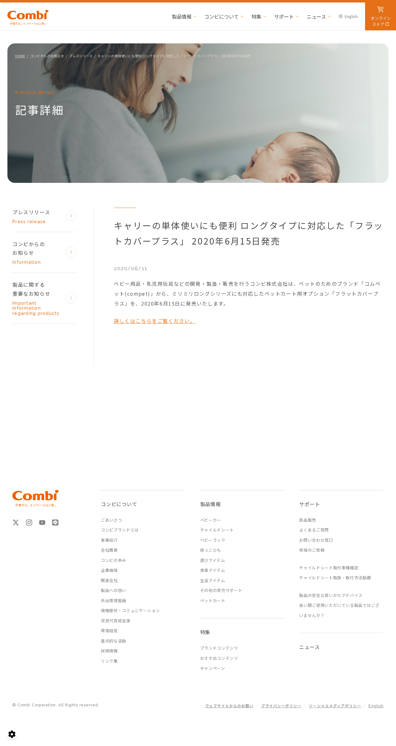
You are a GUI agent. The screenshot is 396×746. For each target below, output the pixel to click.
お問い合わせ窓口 (316, 540)
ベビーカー (210, 520)
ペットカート (213, 600)
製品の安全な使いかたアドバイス (331, 595)
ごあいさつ (111, 520)
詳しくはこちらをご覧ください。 (155, 320)
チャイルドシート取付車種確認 (328, 568)
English (351, 16)
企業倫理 (109, 570)
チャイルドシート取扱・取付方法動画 (335, 577)
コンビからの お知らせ (28, 252)
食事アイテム (212, 570)
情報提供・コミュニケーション (130, 610)
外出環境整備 (113, 600)
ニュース (316, 16)
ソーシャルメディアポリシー (335, 706)
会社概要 (109, 550)
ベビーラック (213, 540)
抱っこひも (210, 550)
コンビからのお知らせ (47, 55)
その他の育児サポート (221, 590)
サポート (284, 16)
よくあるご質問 (314, 530)
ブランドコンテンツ (219, 648)
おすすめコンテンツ (219, 658)
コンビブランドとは (120, 530)
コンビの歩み (113, 560)
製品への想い (113, 590)
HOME (20, 55)
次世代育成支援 (116, 621)
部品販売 (307, 520)
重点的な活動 (113, 641)
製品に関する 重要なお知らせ (36, 298)
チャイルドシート (217, 530)
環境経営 (109, 630)
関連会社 (109, 580)
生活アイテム (212, 580)
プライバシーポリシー (281, 706)
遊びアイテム (212, 560)
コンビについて (221, 16)
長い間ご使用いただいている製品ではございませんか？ (339, 610)
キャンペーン (212, 668)
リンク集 (109, 661)
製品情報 (182, 16)
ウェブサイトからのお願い (229, 706)
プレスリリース (81, 55)
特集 (256, 16)
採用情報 (109, 651)
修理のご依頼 (312, 550)
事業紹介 (109, 540)
